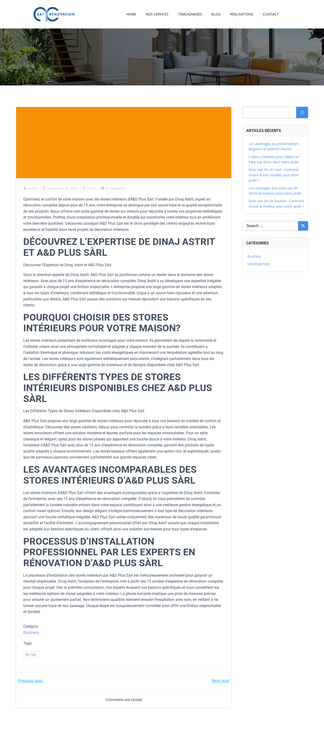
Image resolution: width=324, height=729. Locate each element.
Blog (216, 14)
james (33, 188)
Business (31, 632)
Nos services (157, 14)
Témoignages (190, 14)
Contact (271, 14)
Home (131, 14)
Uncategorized (258, 264)
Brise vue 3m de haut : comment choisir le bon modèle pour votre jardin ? (274, 174)
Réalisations (241, 14)
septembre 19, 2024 (62, 188)
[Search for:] (270, 226)
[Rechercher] (302, 112)
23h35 (92, 188)
